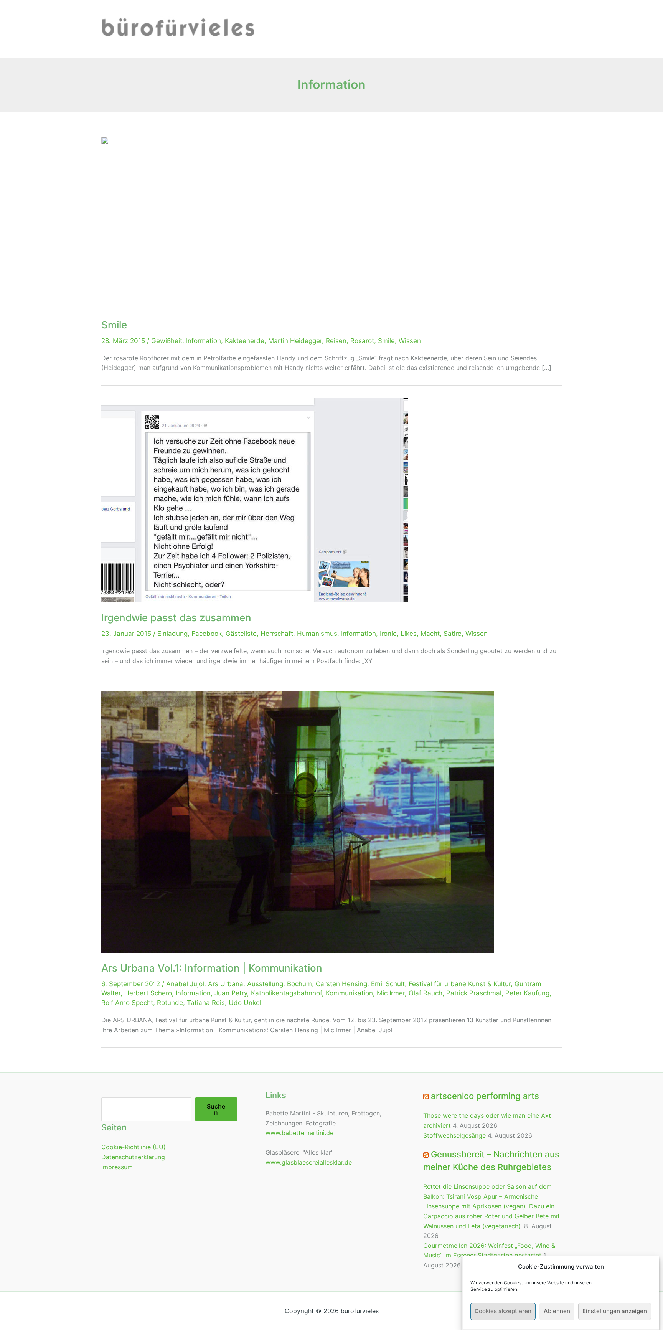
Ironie (388, 633)
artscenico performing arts (485, 1096)
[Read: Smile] (254, 222)
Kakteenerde (244, 341)
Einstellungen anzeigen (614, 1311)
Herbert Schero (148, 993)
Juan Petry (230, 993)
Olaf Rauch (425, 993)
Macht (430, 633)
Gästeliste (241, 633)
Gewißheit (166, 341)
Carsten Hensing (341, 984)
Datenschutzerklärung (133, 1157)
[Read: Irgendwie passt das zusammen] (254, 499)
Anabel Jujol (185, 984)
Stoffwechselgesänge (454, 1135)
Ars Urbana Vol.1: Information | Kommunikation (211, 968)
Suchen (216, 1109)
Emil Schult (388, 984)
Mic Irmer (391, 993)
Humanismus (317, 633)
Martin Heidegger (295, 341)
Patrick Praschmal (473, 993)
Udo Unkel (245, 1003)
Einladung (172, 633)
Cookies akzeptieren (503, 1311)
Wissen (410, 341)
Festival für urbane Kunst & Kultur (460, 984)
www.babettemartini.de (299, 1133)
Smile (114, 325)
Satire (453, 633)
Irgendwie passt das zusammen (176, 618)
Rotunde (170, 1003)
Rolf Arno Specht (127, 1003)
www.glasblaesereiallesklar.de (309, 1162)
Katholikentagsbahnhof (286, 993)
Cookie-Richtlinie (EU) (133, 1147)
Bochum (299, 984)
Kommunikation (349, 993)
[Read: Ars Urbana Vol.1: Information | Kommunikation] (297, 821)
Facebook (206, 633)
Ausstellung (265, 984)
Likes (409, 633)
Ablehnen (557, 1311)
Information (203, 341)
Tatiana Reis (206, 1003)
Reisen (336, 341)
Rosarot (362, 341)
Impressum (117, 1167)
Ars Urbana (225, 984)
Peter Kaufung (527, 993)
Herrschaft (277, 633)
